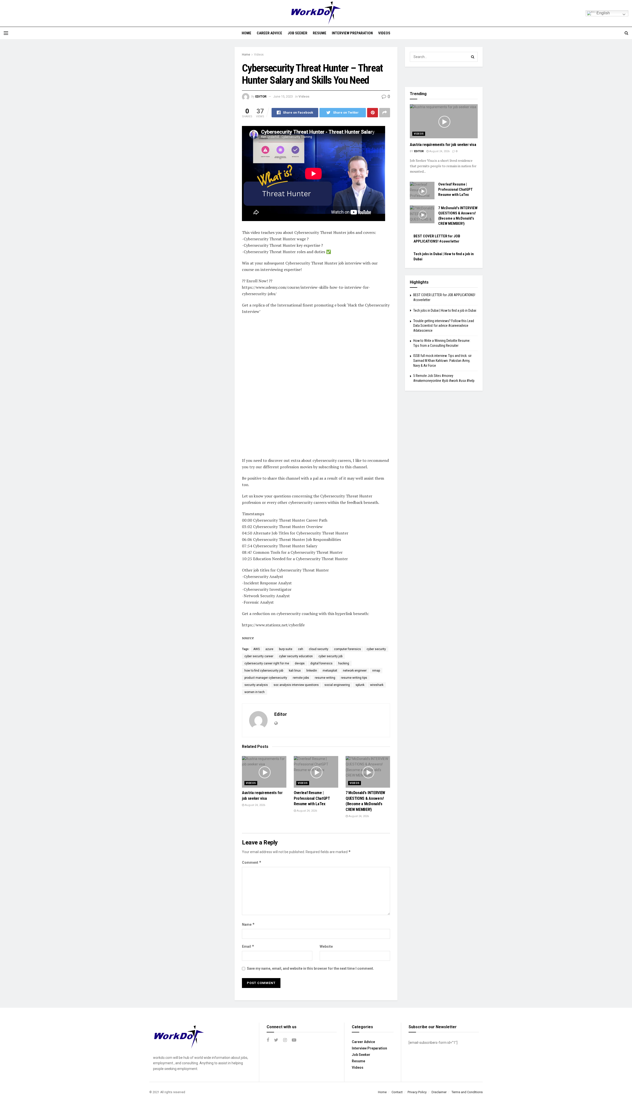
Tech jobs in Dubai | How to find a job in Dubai (444, 310)
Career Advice (269, 33)
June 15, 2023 (283, 96)
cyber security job (330, 656)
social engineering (337, 685)
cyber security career (258, 656)
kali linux (295, 670)
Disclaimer (439, 1092)
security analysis (256, 685)
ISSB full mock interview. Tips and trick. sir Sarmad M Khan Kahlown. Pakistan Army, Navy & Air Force (442, 360)
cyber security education (296, 656)
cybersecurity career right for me (266, 663)
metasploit (330, 670)
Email (248, 946)
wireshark (376, 685)
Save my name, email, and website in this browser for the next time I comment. (310, 968)
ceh (300, 649)
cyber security (376, 649)
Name (248, 924)
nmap (376, 670)
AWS (256, 649)
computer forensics (347, 649)
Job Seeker (297, 33)
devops (300, 663)
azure (269, 649)
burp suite (285, 649)
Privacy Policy (417, 1092)
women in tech (254, 692)
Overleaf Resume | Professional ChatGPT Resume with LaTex (312, 798)
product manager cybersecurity (265, 677)
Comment (251, 862)
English (602, 13)
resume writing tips (354, 677)
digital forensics (321, 663)
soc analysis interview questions (296, 685)
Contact (397, 1092)
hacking (343, 663)
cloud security (318, 649)
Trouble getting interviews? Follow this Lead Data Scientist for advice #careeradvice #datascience (443, 325)
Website (326, 946)
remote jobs (301, 677)
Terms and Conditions (467, 1092)
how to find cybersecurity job (263, 670)
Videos (384, 33)
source (248, 637)
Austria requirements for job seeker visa (443, 144)
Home (246, 33)
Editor (260, 96)
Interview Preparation (352, 33)
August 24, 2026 (254, 805)
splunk (360, 685)
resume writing (325, 677)
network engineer (355, 670)
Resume (319, 33)
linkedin (311, 670)
